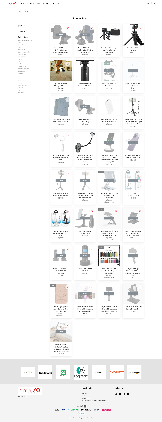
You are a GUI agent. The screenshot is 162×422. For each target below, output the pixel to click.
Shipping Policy (86, 398)
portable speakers (23, 69)
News (38, 4)
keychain (20, 76)
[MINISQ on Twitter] (116, 395)
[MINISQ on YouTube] (127, 395)
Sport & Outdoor (23, 85)
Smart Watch (22, 54)
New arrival (21, 57)
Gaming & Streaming (24, 52)
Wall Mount (21, 64)
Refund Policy (89, 418)
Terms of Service (73, 418)
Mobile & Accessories (24, 45)
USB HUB (20, 88)
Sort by (21, 26)
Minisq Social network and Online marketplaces (94, 400)
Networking (21, 50)
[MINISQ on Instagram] (123, 395)
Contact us (55, 4)
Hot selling (21, 59)
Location (46, 4)
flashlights (21, 73)
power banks (22, 66)
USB (19, 90)
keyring (20, 83)
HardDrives (21, 92)
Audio (19, 42)
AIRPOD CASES (22, 81)
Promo (20, 62)
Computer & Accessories (25, 40)
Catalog (29, 4)
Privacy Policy (81, 418)
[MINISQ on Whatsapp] (131, 395)
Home (22, 4)
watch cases (21, 71)
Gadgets (20, 47)
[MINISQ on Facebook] (119, 395)
